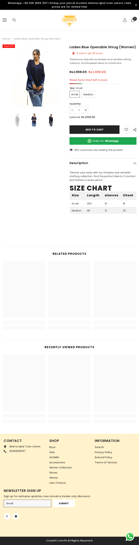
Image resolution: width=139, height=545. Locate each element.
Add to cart (94, 129)
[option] (33, 75)
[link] (24, 322)
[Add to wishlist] (126, 129)
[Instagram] (16, 516)
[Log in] (125, 20)
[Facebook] (7, 516)
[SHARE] (133, 130)
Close (136, 5)
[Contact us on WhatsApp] (130, 536)
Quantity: (75, 103)
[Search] (14, 20)
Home (6, 38)
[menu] (5, 20)
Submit (64, 503)
